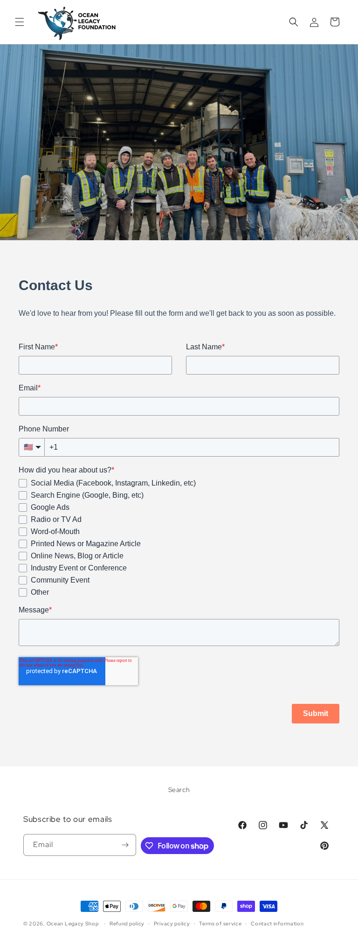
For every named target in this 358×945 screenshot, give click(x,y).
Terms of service (220, 923)
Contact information (277, 923)
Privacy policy (172, 923)
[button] (19, 22)
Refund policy (127, 923)
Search (179, 789)
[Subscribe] (125, 845)
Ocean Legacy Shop (73, 923)
